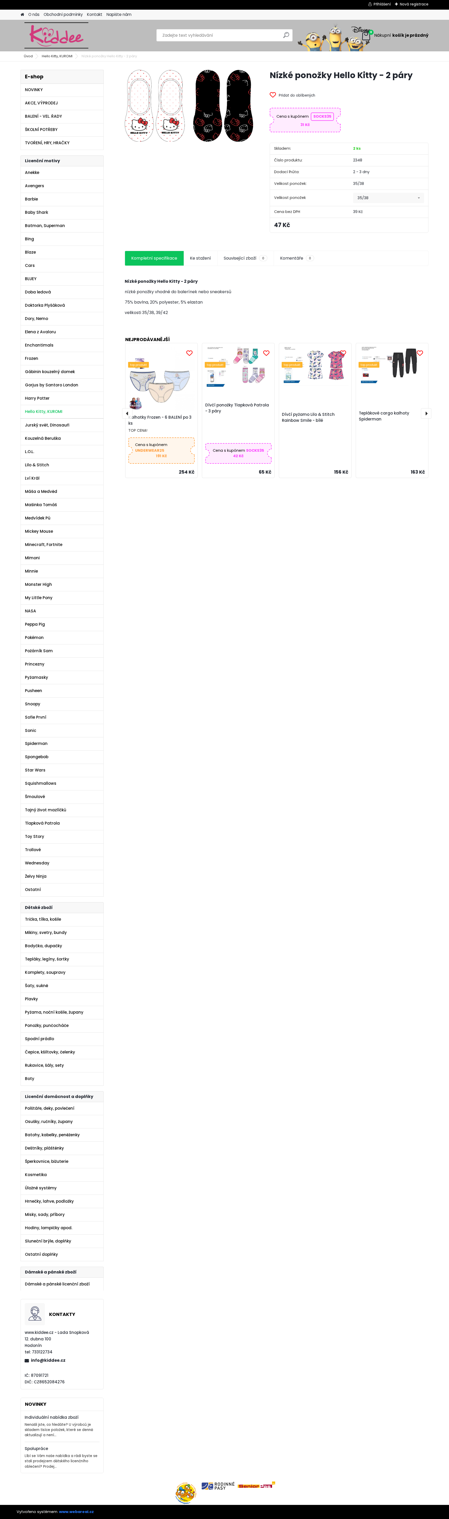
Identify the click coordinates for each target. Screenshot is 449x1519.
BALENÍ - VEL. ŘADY (43, 116)
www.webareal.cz (76, 1511)
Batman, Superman (45, 225)
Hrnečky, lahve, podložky (49, 1201)
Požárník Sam (39, 651)
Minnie (31, 571)
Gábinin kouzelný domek (50, 371)
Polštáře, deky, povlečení (49, 1108)
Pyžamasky (36, 677)
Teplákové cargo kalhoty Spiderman (384, 416)
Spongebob (36, 757)
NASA (30, 611)
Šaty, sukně (36, 985)
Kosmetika (36, 1174)
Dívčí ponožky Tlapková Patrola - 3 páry (237, 408)
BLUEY (30, 278)
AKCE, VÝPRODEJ (41, 103)
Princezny (34, 664)
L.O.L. (29, 451)
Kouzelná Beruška (43, 438)
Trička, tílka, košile (43, 919)
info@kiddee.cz (48, 1360)
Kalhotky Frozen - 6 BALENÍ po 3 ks (160, 420)
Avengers (34, 186)
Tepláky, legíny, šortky (47, 959)
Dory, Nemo (36, 318)
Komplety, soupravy (45, 972)
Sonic (30, 730)
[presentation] (127, 413)
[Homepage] (22, 15)
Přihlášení (382, 4)
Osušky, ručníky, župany (49, 1121)
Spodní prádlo (39, 1038)
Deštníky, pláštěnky (44, 1148)
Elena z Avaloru (40, 332)
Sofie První (35, 717)
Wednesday (37, 863)
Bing (29, 239)
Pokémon (34, 637)
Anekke (32, 172)
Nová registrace (414, 4)
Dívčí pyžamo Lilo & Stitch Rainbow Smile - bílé (308, 417)
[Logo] (56, 35)
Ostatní (33, 889)
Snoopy (32, 704)
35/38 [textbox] (363, 197)
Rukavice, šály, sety (44, 1065)
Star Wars (35, 770)
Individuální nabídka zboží (51, 1417)
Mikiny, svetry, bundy (46, 932)
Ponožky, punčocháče (47, 1025)
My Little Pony (38, 597)
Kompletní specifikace (154, 258)
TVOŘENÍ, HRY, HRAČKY (47, 143)
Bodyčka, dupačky (43, 946)
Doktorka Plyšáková (45, 305)
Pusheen (33, 690)
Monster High (38, 584)
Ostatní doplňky (41, 1254)
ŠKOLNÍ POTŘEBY (41, 129)
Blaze (30, 252)
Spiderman (36, 743)
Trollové (33, 849)
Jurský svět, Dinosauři (47, 425)
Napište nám (119, 14)
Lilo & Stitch (37, 465)
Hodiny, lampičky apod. (48, 1228)
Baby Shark (36, 212)
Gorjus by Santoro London (51, 385)
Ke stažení (200, 258)
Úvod (28, 56)
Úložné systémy (41, 1188)
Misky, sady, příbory (45, 1214)
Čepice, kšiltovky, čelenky (50, 1052)
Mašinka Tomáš (41, 504)
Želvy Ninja (36, 876)
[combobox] (388, 198)
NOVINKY (34, 89)
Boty (29, 1078)
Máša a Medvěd (41, 491)
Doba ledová (38, 292)
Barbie (31, 199)
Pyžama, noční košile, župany (54, 1012)
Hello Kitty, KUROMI (57, 56)
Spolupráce (36, 1448)
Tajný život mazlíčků (45, 810)
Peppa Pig (35, 624)
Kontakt (94, 14)
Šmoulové (35, 796)
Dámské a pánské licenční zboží (57, 1284)
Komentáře (295, 258)
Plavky (31, 999)
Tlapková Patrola (42, 823)
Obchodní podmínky (63, 14)
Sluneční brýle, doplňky (48, 1241)
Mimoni (32, 558)
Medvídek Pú (37, 518)
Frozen (31, 358)
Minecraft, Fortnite (43, 544)
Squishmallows (40, 783)
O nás (33, 14)
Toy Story (34, 836)
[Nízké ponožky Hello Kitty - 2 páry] (189, 105)
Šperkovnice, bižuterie (46, 1161)
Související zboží (244, 258)
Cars (30, 265)
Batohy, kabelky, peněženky (52, 1135)
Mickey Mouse (39, 531)
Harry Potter (37, 398)
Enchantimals (39, 345)
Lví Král (32, 478)
